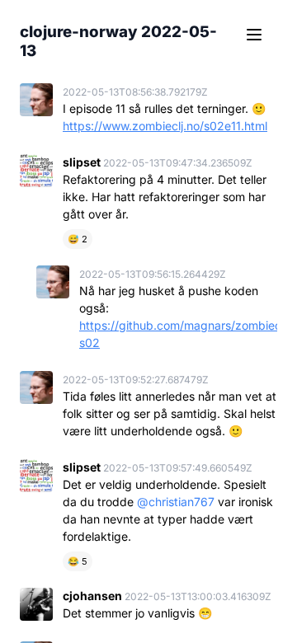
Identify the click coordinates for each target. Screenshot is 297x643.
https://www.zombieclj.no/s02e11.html (165, 126)
